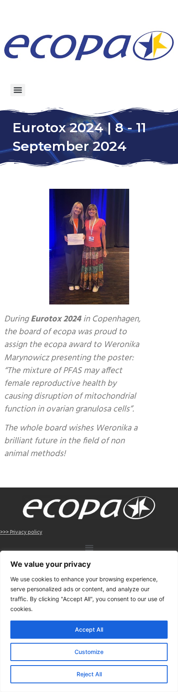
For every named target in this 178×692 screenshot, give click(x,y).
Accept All (89, 629)
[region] (89, 621)
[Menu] (17, 90)
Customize (89, 651)
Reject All (89, 674)
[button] (89, 548)
